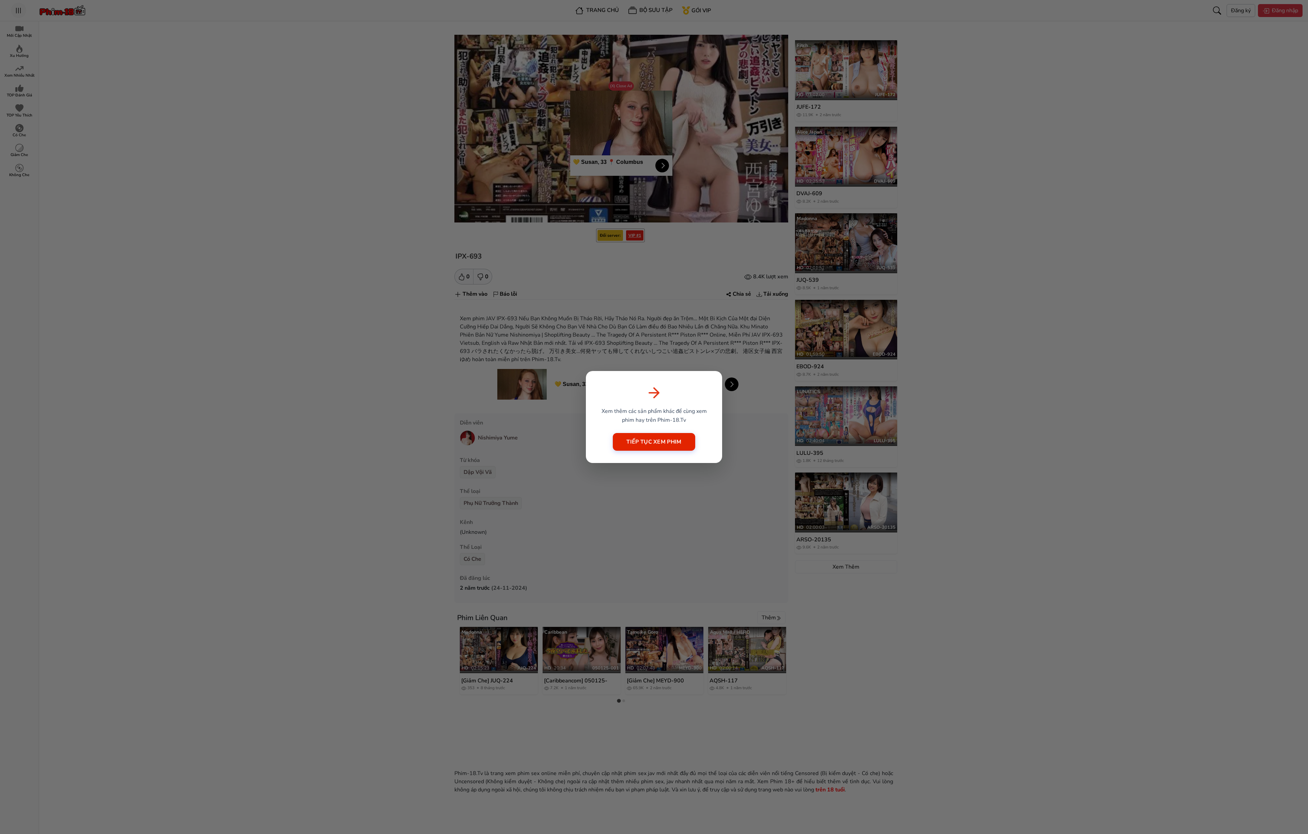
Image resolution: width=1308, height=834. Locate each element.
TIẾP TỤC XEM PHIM (653, 442)
